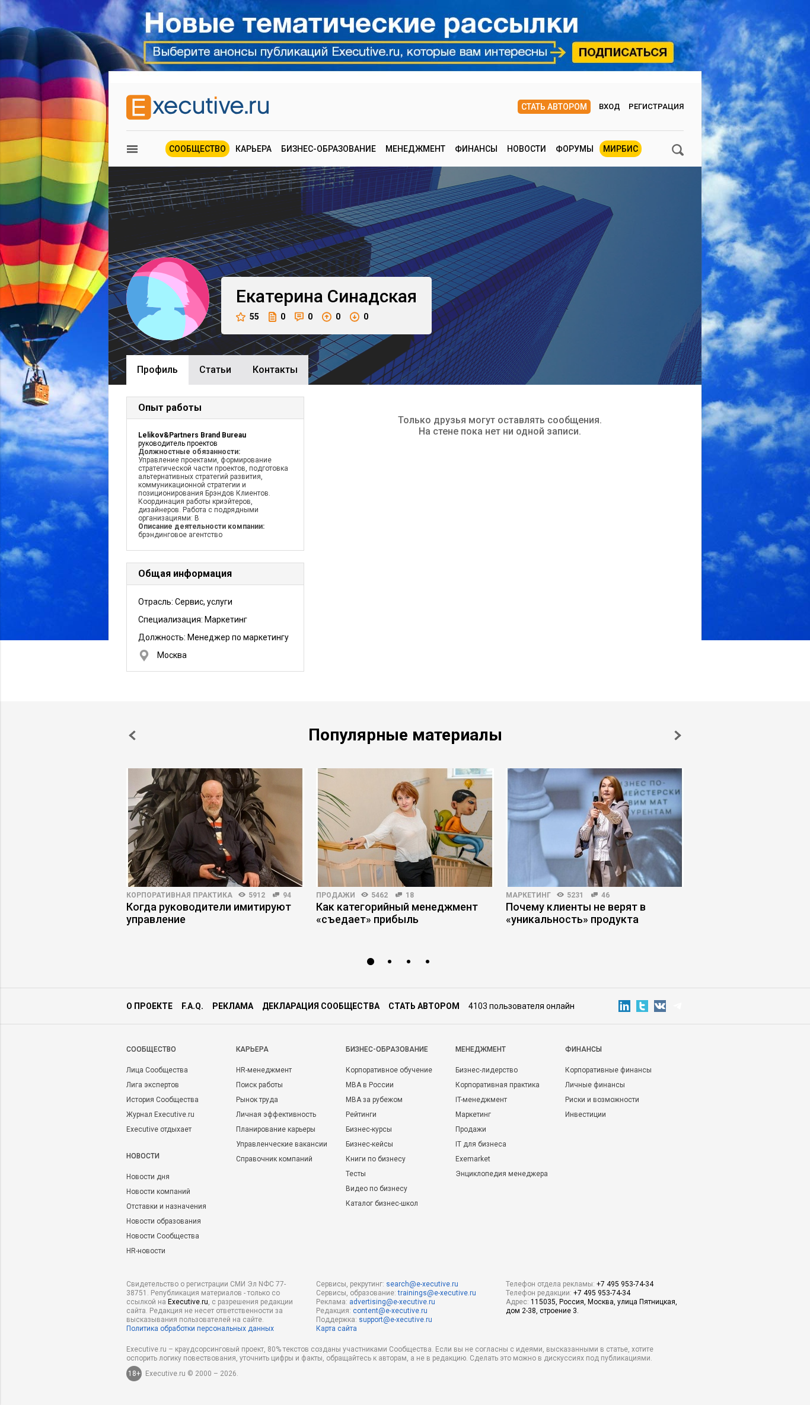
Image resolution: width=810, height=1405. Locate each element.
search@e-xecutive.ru (422, 1284)
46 (605, 895)
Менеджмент (415, 149)
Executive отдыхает (159, 1129)
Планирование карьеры (275, 1129)
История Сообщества (162, 1100)
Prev (132, 735)
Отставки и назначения (166, 1206)
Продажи (335, 895)
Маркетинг (528, 895)
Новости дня (148, 1177)
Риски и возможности (602, 1100)
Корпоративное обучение (389, 1070)
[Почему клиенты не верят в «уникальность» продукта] (595, 827)
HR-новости (145, 1251)
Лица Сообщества (157, 1070)
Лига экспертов (152, 1085)
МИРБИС (620, 149)
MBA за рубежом (374, 1100)
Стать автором (554, 106)
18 (410, 895)
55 (254, 316)
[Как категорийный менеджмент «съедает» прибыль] (405, 827)
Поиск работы (259, 1085)
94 (287, 895)
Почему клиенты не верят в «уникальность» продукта (576, 913)
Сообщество (197, 149)
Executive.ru (188, 1302)
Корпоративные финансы (608, 1070)
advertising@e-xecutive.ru (392, 1302)
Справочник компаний (274, 1159)
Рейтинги (361, 1114)
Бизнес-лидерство (486, 1070)
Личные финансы (595, 1085)
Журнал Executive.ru (160, 1114)
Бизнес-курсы (369, 1129)
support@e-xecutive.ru (395, 1319)
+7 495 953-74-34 (625, 1284)
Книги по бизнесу (376, 1159)
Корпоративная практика (179, 895)
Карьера (253, 149)
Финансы (476, 149)
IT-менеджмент (481, 1100)
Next (678, 735)
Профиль (157, 369)
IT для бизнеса (480, 1144)
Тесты (356, 1174)
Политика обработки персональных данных (200, 1328)
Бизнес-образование (328, 149)
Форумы (575, 149)
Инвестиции (585, 1114)
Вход (609, 106)
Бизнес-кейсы (369, 1144)
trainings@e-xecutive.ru (437, 1293)
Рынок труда (257, 1100)
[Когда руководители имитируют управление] (215, 827)
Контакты (275, 369)
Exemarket (472, 1159)
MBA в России (370, 1085)
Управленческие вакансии (281, 1144)
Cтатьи (215, 369)
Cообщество (151, 1049)
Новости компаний (158, 1191)
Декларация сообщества (321, 1006)
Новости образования (163, 1221)
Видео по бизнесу (376, 1188)
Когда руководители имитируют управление (208, 913)
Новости (526, 149)
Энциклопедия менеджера (501, 1174)
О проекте (149, 1006)
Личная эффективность (276, 1114)
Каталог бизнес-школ (382, 1203)
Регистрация (656, 106)
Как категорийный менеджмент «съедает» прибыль (397, 913)
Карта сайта (336, 1328)
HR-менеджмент (264, 1070)
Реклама (232, 1006)
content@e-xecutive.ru (390, 1311)
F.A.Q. (192, 1006)
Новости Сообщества (162, 1236)
